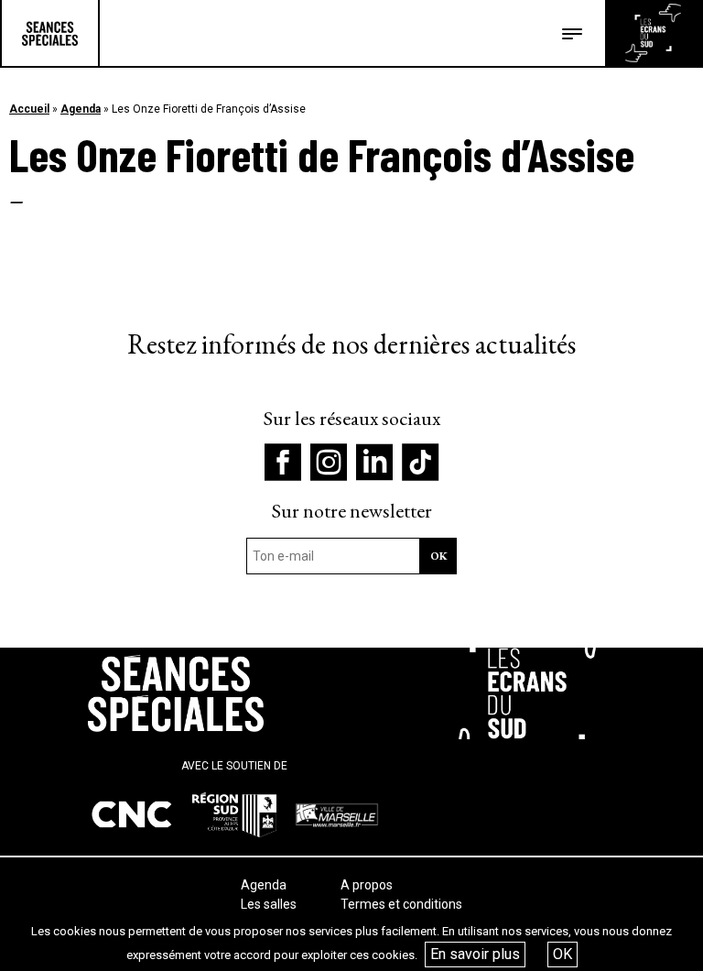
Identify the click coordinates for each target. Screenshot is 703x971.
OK (562, 954)
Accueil (29, 109)
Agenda (80, 109)
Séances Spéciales (50, 33)
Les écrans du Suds (653, 33)
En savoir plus (475, 954)
